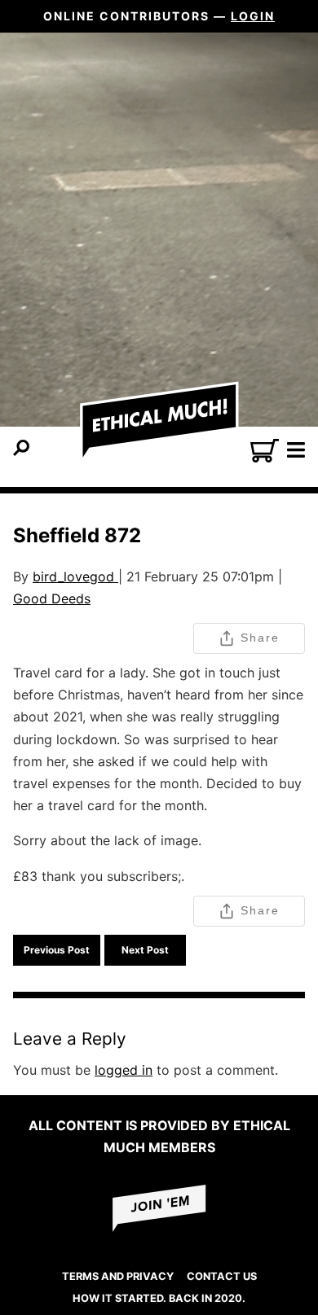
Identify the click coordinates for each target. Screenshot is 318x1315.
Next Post (145, 950)
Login (253, 16)
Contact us (222, 1276)
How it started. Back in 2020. (159, 1298)
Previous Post (57, 950)
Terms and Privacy (118, 1276)
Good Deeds (52, 598)
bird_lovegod (75, 576)
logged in (123, 1070)
